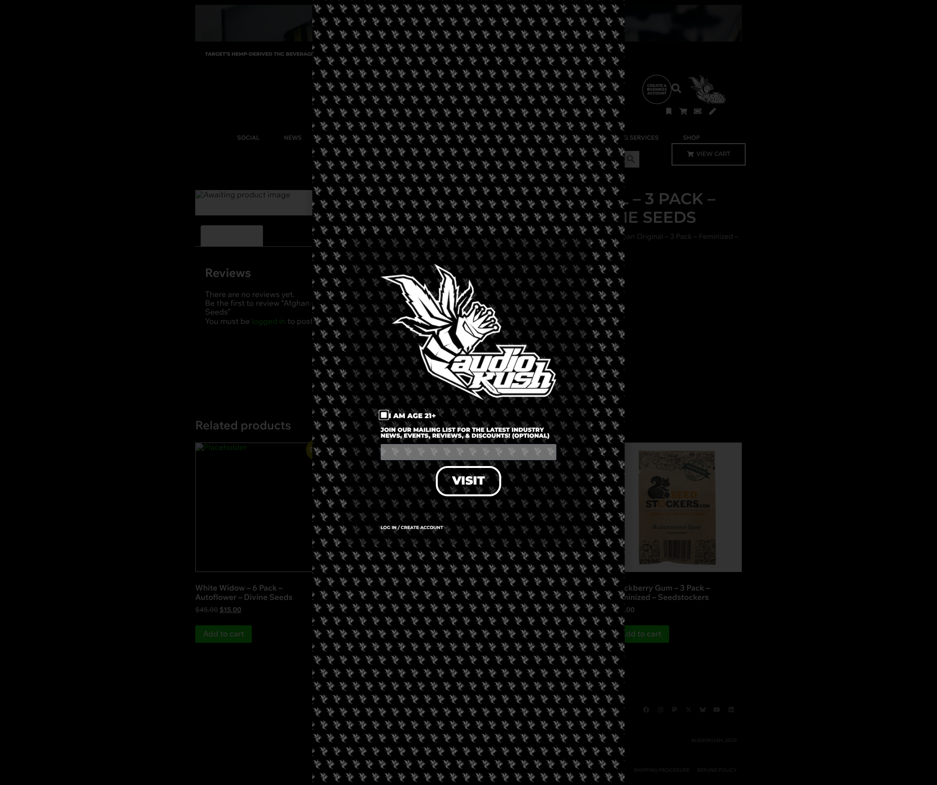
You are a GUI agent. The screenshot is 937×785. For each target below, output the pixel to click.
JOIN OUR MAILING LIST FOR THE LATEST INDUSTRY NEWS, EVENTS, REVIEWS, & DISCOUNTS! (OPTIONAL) (465, 433)
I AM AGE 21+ (412, 415)
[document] (468, 392)
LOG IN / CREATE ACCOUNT (412, 527)
